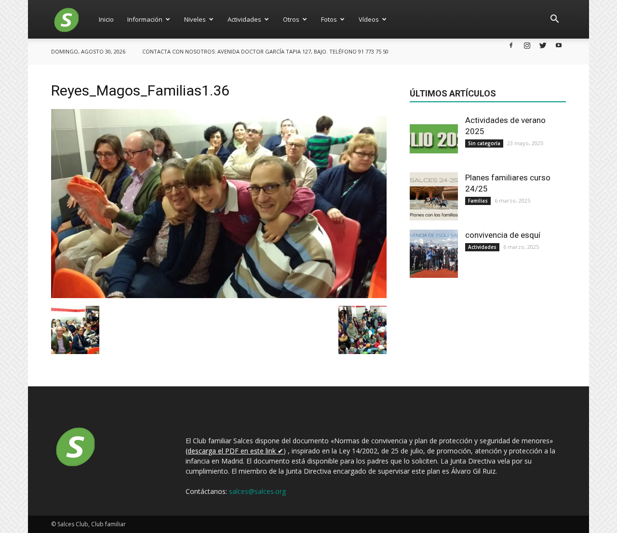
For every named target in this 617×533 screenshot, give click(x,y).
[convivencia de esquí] (434, 254)
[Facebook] (511, 45)
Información (144, 19)
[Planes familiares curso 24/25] (434, 196)
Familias (478, 200)
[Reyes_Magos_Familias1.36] (219, 296)
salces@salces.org (257, 491)
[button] (554, 19)
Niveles (195, 19)
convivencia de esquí (502, 235)
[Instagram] (527, 45)
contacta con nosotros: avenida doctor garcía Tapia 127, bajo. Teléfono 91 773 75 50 (265, 51)
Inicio (106, 19)
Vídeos (369, 19)
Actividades (244, 19)
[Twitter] (543, 45)
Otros (291, 19)
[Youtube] (558, 45)
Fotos (329, 19)
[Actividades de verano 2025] (434, 139)
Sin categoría (484, 143)
